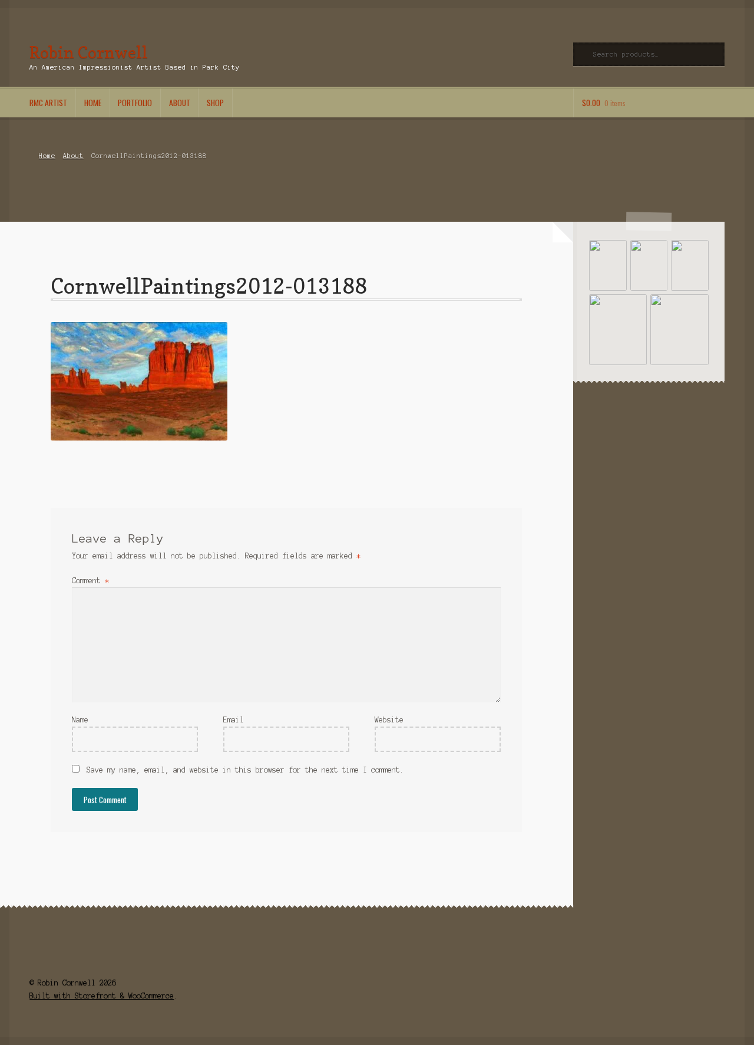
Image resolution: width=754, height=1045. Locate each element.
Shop (215, 103)
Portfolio (135, 103)
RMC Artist (48, 103)
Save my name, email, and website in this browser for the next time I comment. (245, 770)
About (179, 103)
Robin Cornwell (88, 52)
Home (92, 103)
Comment (90, 580)
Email (233, 720)
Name (80, 720)
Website (389, 720)
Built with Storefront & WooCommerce (101, 996)
